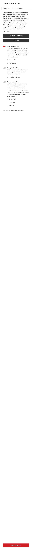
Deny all (16, 40)
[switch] (3, 46)
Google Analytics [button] (14, 77)
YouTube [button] (12, 102)
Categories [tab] (6, 8)
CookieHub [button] (12, 60)
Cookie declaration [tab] (18, 8)
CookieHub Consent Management (15, 110)
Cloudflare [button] (12, 63)
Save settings (16, 545)
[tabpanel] (16, 64)
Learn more (6, 31)
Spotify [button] (11, 105)
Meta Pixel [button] (12, 99)
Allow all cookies (16, 35)
